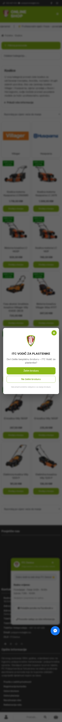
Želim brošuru (31, 370)
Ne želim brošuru (31, 379)
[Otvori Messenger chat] (55, 630)
